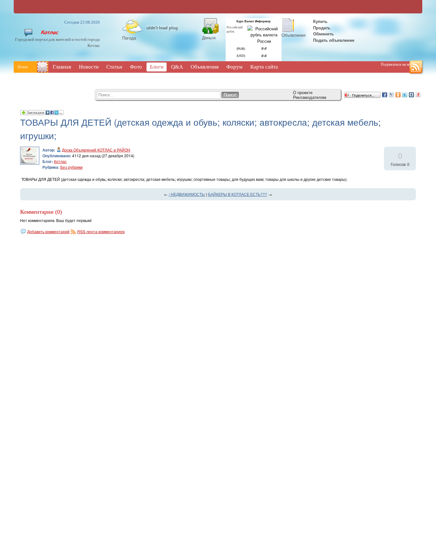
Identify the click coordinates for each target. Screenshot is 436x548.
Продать (321, 28)
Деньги (208, 37)
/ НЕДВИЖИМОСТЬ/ (187, 194)
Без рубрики (71, 167)
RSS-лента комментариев (100, 231)
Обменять (324, 34)
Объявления (293, 35)
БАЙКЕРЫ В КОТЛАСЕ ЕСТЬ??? (237, 194)
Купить (319, 21)
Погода (129, 38)
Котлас (60, 161)
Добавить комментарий (48, 231)
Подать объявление (333, 40)
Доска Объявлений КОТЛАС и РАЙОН (96, 149)
